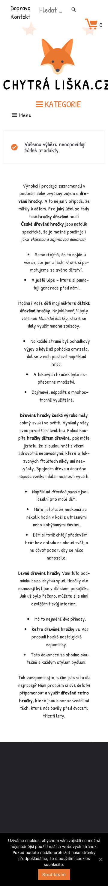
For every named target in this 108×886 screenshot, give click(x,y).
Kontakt (20, 16)
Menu (24, 115)
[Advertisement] (54, 801)
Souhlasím (54, 874)
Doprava (20, 7)
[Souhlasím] (101, 859)
